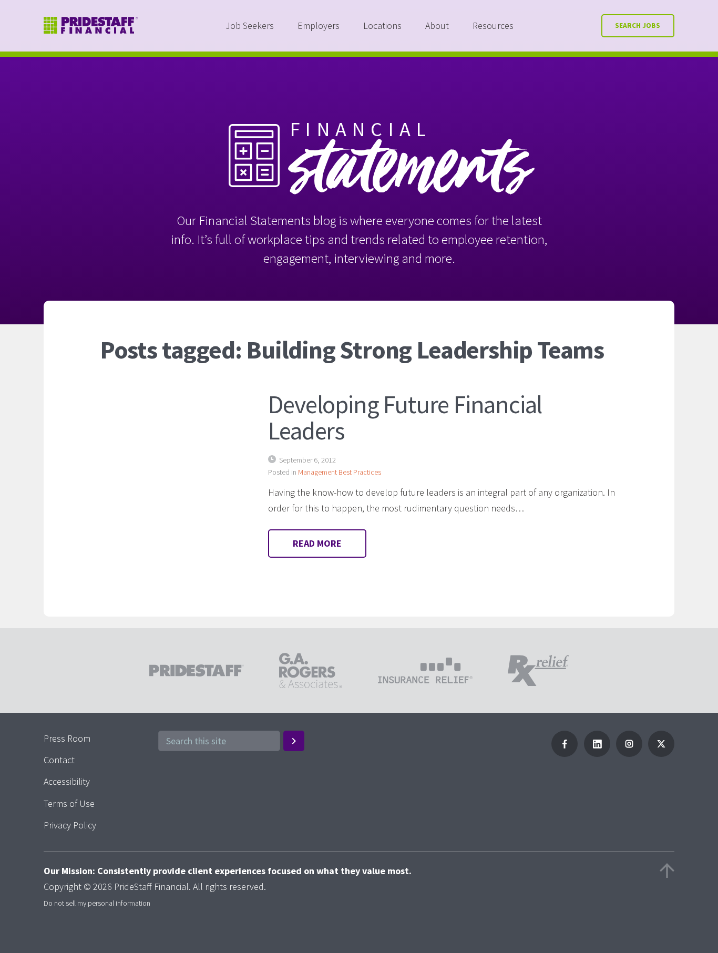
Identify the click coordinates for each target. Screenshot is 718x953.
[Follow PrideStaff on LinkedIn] (597, 753)
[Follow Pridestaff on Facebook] (564, 753)
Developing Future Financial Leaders (405, 417)
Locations (382, 25)
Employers (319, 25)
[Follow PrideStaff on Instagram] (629, 753)
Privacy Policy (70, 825)
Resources (493, 25)
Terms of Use (69, 803)
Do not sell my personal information (97, 903)
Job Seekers (249, 25)
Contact (59, 760)
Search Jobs (637, 25)
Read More (317, 543)
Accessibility (67, 781)
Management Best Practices (339, 472)
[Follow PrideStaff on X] (661, 753)
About (437, 25)
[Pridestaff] (91, 25)
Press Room (67, 738)
